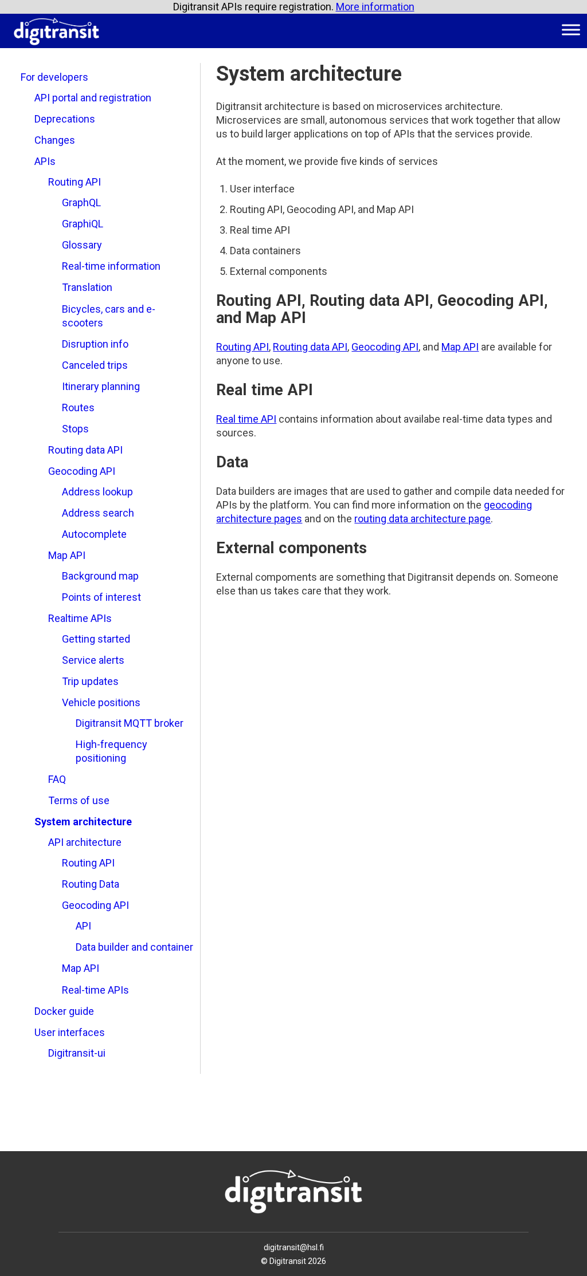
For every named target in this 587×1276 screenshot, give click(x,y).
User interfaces (69, 1032)
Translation (87, 287)
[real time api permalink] (210, 390)
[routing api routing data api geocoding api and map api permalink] (210, 300)
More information (375, 7)
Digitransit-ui (76, 1053)
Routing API (74, 182)
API (83, 926)
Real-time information (111, 266)
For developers (54, 77)
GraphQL (81, 202)
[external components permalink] (210, 548)
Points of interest (101, 597)
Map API (66, 555)
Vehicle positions (101, 702)
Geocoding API (81, 471)
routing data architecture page (422, 519)
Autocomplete (94, 534)
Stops (75, 429)
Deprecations (64, 119)
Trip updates (90, 681)
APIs (45, 161)
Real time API (246, 419)
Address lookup (97, 492)
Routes (78, 407)
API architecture (85, 842)
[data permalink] (210, 462)
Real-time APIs (95, 990)
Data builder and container (134, 947)
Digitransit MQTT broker (129, 723)
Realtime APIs (80, 618)
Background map (100, 576)
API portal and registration (92, 98)
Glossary (82, 245)
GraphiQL (82, 224)
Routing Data (90, 884)
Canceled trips (95, 365)
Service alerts (93, 660)
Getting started (96, 639)
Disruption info (95, 344)
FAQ (57, 779)
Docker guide (64, 1011)
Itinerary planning (101, 386)
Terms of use (78, 800)
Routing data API (85, 450)
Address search (98, 513)
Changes (54, 140)
